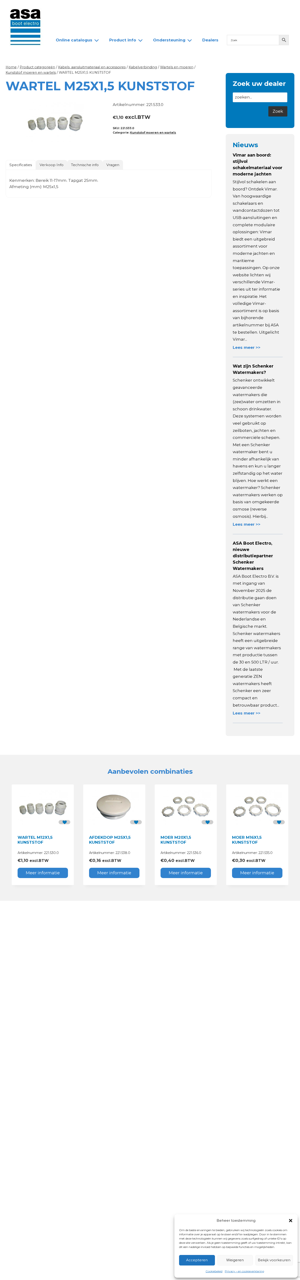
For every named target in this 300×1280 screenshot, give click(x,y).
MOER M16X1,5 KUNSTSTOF (247, 839)
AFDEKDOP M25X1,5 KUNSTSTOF (110, 839)
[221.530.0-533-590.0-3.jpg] (55, 123)
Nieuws (60, 7)
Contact (155, 7)
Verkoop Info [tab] (52, 165)
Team (109, 7)
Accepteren (197, 1260)
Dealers (131, 7)
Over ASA (85, 7)
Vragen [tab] (112, 165)
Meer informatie (43, 872)
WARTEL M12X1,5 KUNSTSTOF (35, 839)
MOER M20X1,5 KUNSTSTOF (176, 839)
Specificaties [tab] (20, 165)
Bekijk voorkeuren (274, 1260)
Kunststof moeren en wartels (153, 132)
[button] (290, 1220)
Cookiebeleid (214, 1271)
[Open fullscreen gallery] (100, 147)
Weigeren (235, 1260)
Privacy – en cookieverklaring (244, 1271)
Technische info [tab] (85, 165)
